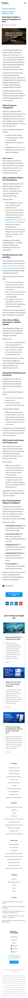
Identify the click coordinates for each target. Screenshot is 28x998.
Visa (2, 987)
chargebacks (21, 147)
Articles (14, 897)
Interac (14, 983)
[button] (25, 3)
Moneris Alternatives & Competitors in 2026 (14, 638)
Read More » (8, 662)
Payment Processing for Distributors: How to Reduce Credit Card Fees (14, 730)
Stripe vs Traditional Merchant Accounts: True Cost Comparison (13, 916)
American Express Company (18, 991)
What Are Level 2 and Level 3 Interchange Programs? (13, 684)
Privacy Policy (14, 971)
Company (14, 875)
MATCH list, (19, 168)
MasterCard (15, 989)
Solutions (14, 803)
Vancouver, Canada (17, 975)
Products (14, 763)
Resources (14, 840)
